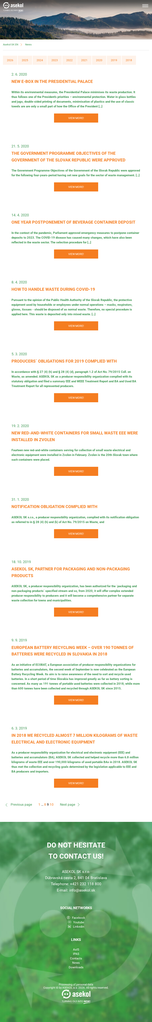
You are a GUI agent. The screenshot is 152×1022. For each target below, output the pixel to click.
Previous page (21, 804)
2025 (25, 60)
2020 (99, 60)
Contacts (76, 958)
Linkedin (78, 926)
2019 (114, 60)
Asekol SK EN (10, 44)
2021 (84, 60)
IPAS (76, 954)
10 (52, 804)
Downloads (76, 967)
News (28, 44)
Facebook (78, 918)
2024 (40, 60)
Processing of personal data (76, 984)
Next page (67, 804)
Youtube (78, 922)
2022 (69, 60)
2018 (129, 60)
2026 (10, 60)
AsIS (76, 949)
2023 (54, 60)
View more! (76, 118)
